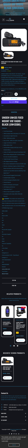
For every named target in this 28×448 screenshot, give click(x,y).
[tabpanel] (14, 196)
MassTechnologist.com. (16, 429)
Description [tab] (14, 112)
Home (14, 11)
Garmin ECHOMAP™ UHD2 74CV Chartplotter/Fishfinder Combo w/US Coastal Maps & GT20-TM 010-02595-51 (20, 325)
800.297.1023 (5, 273)
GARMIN (8, 319)
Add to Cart (14, 99)
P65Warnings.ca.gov (8, 208)
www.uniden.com (6, 269)
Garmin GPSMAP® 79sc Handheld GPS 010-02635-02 (7, 323)
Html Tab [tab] (14, 285)
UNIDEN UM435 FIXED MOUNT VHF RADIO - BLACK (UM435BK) (7, 368)
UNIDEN (7, 69)
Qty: (2, 94)
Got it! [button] (14, 445)
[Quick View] (3, 313)
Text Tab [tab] (14, 280)
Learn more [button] (5, 441)
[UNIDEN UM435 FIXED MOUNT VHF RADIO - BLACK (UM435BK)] (9, 55)
